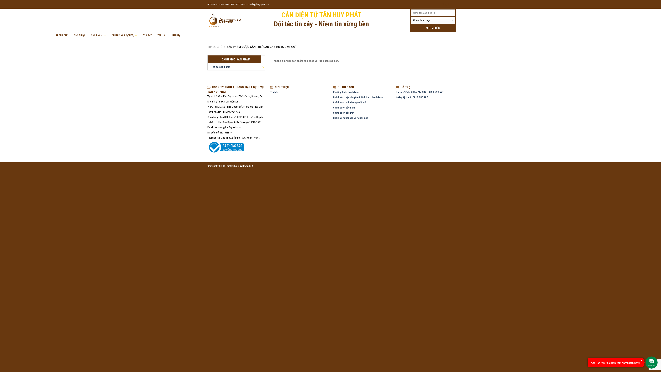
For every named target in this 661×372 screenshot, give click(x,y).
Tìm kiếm (434, 28)
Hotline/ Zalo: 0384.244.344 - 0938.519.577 (420, 92)
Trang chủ (62, 35)
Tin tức (147, 35)
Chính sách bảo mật (343, 112)
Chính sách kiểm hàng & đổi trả (349, 102)
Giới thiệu (80, 35)
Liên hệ (176, 35)
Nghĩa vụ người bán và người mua (350, 118)
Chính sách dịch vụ (123, 35)
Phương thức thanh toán (346, 92)
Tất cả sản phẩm (220, 67)
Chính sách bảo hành (344, 107)
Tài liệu (162, 35)
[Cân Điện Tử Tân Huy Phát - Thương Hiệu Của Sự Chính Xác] (224, 20)
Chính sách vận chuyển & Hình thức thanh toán (358, 97)
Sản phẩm (96, 35)
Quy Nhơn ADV (245, 166)
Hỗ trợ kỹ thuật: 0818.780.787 (412, 97)
